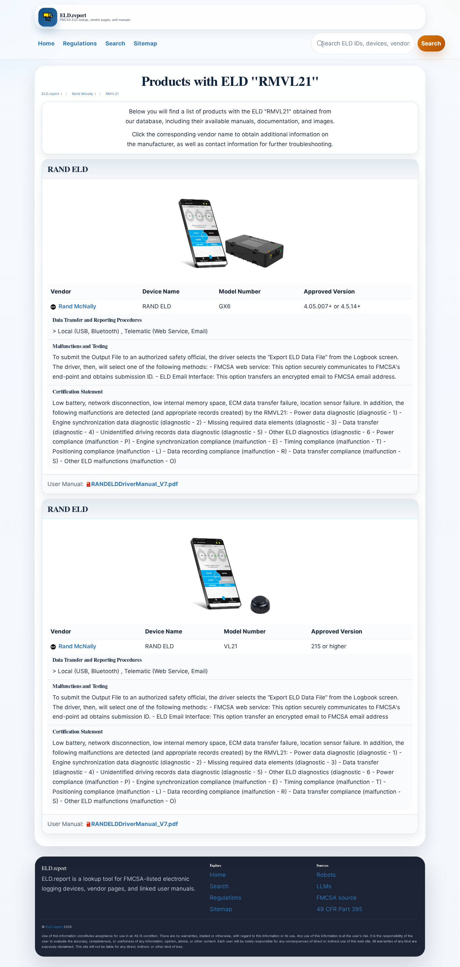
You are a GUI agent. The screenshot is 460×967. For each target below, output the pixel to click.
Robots (326, 874)
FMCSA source (337, 897)
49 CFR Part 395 (339, 909)
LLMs (324, 886)
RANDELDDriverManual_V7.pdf (134, 484)
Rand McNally (76, 306)
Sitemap (145, 43)
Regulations (80, 43)
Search (115, 43)
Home (46, 43)
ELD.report (54, 927)
